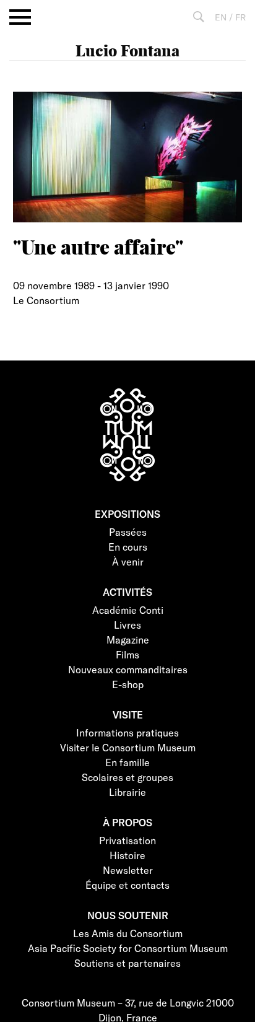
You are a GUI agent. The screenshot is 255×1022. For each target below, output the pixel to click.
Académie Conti (127, 610)
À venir (128, 561)
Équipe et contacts (127, 885)
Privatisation (127, 840)
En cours (127, 546)
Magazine (127, 639)
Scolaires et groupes (127, 777)
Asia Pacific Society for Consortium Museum (128, 948)
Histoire (127, 855)
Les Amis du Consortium (128, 933)
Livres (127, 625)
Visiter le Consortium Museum (128, 747)
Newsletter (128, 870)
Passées (128, 532)
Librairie (127, 792)
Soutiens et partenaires (127, 963)
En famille (127, 762)
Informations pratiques (127, 732)
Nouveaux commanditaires (128, 669)
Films (127, 654)
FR (240, 17)
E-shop (128, 684)
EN (221, 17)
